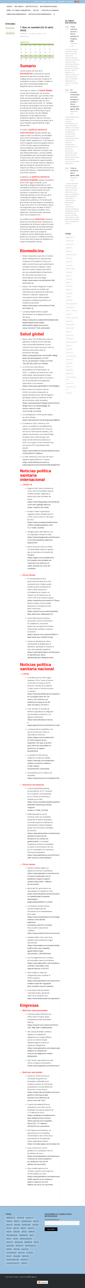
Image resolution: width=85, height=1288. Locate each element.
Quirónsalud (71, 356)
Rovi (68, 366)
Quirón (69, 352)
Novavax (69, 338)
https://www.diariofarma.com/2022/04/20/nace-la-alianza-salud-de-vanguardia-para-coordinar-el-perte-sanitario (46, 983)
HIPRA (69, 300)
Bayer (69, 262)
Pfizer (69, 349)
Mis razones (52, 1)
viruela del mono (71, 388)
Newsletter (61, 1)
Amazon (69, 244)
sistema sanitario (71, 378)
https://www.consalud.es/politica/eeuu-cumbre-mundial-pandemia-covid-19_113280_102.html (42, 525)
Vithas (69, 393)
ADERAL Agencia (31, 1277)
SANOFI (69, 373)
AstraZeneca (71, 255)
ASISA (69, 248)
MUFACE (69, 328)
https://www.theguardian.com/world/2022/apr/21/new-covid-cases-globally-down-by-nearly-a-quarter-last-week (49, 504)
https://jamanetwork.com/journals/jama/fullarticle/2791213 (45, 420)
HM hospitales (71, 303)
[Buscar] (54, 14)
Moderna (70, 324)
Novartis (69, 335)
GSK (68, 296)
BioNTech (70, 268)
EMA (68, 282)
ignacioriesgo (24, 36)
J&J (68, 310)
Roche (69, 363)
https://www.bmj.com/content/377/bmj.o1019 (46, 600)
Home (36, 1)
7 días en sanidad (36, 34)
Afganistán (70, 237)
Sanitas (69, 370)
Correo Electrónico (52, 1220)
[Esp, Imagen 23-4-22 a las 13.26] (10, 31)
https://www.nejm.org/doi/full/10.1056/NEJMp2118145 (44, 386)
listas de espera (72, 317)
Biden (69, 265)
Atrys (68, 258)
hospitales (70, 307)
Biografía (43, 1)
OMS (68, 345)
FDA (68, 290)
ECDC (69, 279)
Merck (69, 321)
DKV (68, 276)
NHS (68, 331)
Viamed (69, 383)
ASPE (68, 251)
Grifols (69, 293)
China (69, 272)
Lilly (68, 314)
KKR (74, 310)
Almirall (69, 241)
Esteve (69, 286)
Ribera (69, 359)
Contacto (70, 1)
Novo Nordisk (71, 342)
